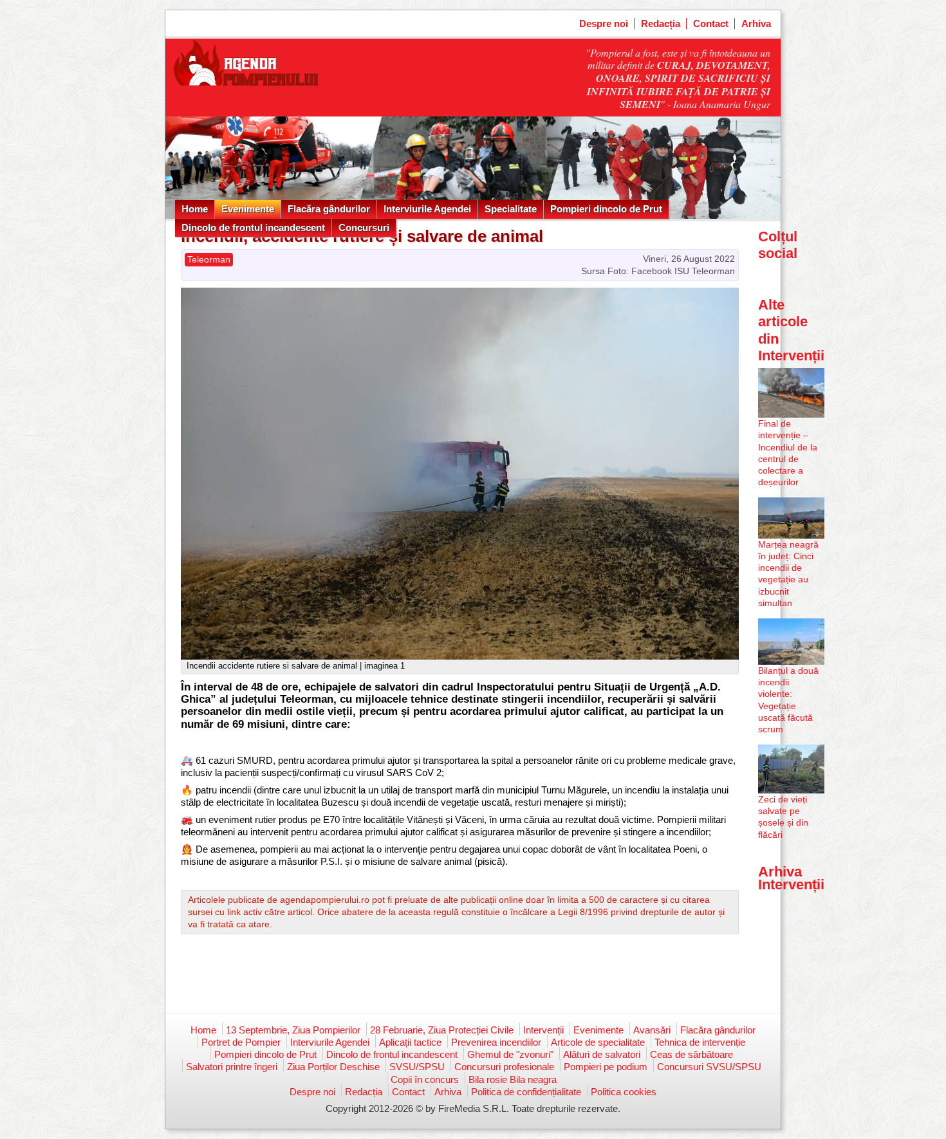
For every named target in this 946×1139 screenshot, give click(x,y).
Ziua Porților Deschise (333, 1066)
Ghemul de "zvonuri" (510, 1054)
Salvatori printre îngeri (231, 1066)
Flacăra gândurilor (329, 208)
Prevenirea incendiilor (496, 1042)
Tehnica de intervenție (699, 1042)
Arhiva (756, 23)
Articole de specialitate (598, 1042)
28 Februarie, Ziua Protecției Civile (442, 1029)
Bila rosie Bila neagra (512, 1079)
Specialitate (511, 208)
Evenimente (247, 208)
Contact (710, 23)
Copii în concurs (425, 1079)
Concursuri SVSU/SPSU (709, 1066)
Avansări (652, 1029)
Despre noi (603, 23)
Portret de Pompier (241, 1042)
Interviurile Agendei (427, 208)
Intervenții (543, 1029)
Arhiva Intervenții (791, 878)
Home (194, 208)
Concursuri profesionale (504, 1066)
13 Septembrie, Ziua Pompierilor (293, 1029)
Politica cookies (623, 1091)
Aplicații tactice (410, 1042)
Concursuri (364, 227)
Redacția (660, 23)
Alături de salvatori (601, 1054)
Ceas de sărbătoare (691, 1054)
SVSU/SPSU (417, 1066)
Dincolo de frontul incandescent (253, 227)
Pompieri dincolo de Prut (606, 208)
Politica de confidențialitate (526, 1091)
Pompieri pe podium (605, 1066)
